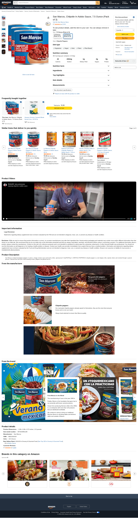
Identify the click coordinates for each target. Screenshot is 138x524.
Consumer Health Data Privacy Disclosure (71, 512)
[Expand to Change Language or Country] (106, 3)
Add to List (118, 67)
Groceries (58, 7)
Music (116, 7)
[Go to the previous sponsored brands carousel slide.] (3, 473)
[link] (34, 108)
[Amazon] (6, 2)
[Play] (3, 219)
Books (85, 7)
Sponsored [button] (4, 457)
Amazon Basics (29, 7)
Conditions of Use (45, 512)
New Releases (49, 7)
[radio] (3, 18)
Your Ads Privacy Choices (89, 512)
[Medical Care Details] (23, 7)
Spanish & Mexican (51, 11)
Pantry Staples (19, 11)
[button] (3, 7)
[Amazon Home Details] (129, 7)
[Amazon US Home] (51, 507)
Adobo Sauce (60, 11)
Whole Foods (67, 7)
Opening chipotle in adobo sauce (17, 186)
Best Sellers (39, 7)
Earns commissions (20, 184)
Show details (53, 116)
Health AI (10, 7)
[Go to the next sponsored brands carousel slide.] (134, 473)
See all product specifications (62, 90)
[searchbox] (57, 3)
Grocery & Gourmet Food (8, 11)
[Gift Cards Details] (95, 7)
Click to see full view (28, 74)
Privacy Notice (55, 512)
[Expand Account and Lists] (120, 3)
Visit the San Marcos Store (61, 22)
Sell (98, 7)
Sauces (43, 11)
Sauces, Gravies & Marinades (32, 11)
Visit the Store (124, 418)
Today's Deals (77, 7)
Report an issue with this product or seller (67, 93)
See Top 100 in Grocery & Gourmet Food (50, 441)
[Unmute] (134, 219)
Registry (110, 7)
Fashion (103, 7)
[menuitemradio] (131, 218)
